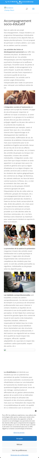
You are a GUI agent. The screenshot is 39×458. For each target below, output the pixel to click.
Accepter (19, 438)
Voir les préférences (19, 450)
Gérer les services (19, 432)
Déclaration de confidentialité (19, 455)
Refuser (19, 444)
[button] (36, 411)
